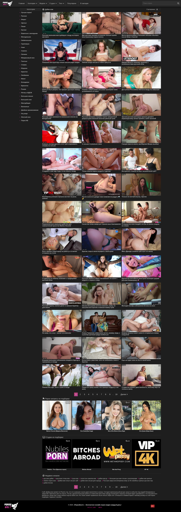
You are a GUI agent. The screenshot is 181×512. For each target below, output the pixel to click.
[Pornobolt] (7, 3)
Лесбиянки (25, 75)
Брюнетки (24, 85)
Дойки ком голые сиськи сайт (68, 480)
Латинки (24, 54)
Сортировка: (150, 9)
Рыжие (23, 89)
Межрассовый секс (28, 58)
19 (116, 394)
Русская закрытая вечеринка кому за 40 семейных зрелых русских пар (128, 480)
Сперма (23, 65)
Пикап (23, 26)
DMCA (100, 507)
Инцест (23, 19)
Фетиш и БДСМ (26, 92)
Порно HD (24, 120)
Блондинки (25, 82)
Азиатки (24, 51)
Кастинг (23, 30)
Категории (31, 3)
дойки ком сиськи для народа (91, 480)
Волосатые (25, 106)
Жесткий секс (26, 117)
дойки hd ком (48, 483)
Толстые (24, 61)
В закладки (84, 3)
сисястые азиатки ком (88, 478)
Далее (123, 394)
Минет (23, 78)
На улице (24, 113)
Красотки (24, 72)
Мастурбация (25, 103)
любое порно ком (50, 480)
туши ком (75, 478)
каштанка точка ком (63, 478)
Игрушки (24, 68)
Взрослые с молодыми (29, 33)
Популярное (71, 3)
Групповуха (25, 44)
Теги (60, 3)
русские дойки (49, 478)
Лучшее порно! (26, 12)
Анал (23, 47)
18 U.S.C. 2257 (91, 507)
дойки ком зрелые (145, 478)
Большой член (26, 99)
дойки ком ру (102, 478)
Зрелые (24, 23)
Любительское (26, 40)
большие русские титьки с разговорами (123, 478)
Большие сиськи (27, 96)
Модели (42, 3)
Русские (24, 16)
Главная (22, 3)
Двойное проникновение (29, 110)
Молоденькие (26, 37)
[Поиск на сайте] (178, 3)
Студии (52, 3)
